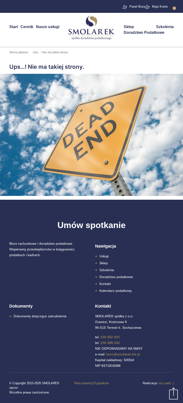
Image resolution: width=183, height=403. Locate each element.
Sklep (129, 27)
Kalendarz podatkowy (115, 291)
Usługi (104, 256)
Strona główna (18, 52)
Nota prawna (83, 383)
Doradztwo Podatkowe (144, 32)
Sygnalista (101, 383)
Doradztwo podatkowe (116, 277)
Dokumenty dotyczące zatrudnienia (40, 316)
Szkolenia (165, 27)
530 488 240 (110, 343)
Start (13, 27)
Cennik (26, 27)
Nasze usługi (47, 27)
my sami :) (166, 383)
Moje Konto (160, 6)
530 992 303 (110, 337)
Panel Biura (137, 6)
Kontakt (105, 284)
